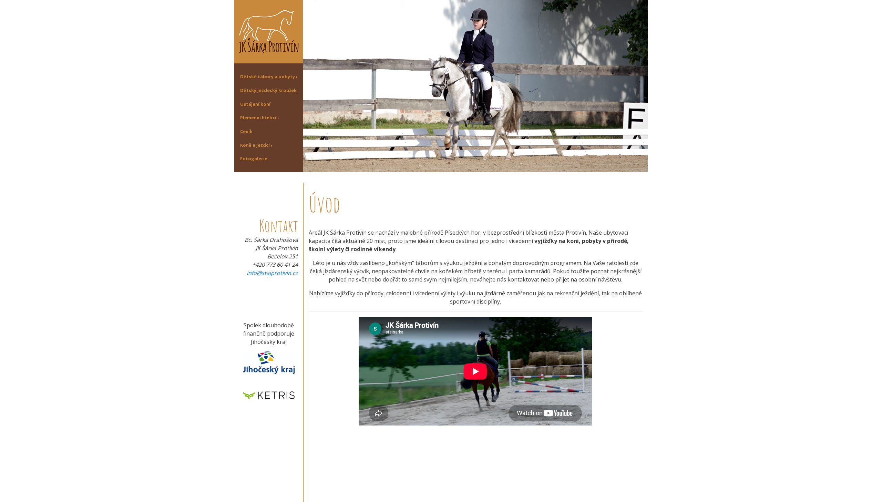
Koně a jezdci (255, 145)
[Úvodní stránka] (268, 31)
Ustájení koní (255, 104)
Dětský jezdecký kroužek (268, 90)
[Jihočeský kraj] (269, 362)
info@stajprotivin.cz (272, 273)
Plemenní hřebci (258, 117)
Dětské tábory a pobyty (267, 76)
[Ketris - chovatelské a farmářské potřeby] (269, 394)
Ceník (246, 131)
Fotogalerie (253, 158)
